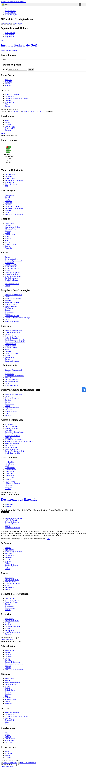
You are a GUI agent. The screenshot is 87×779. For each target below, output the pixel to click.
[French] (8, 24)
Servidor (8, 124)
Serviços (8, 282)
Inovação (9, 473)
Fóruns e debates (10, 266)
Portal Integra (10, 475)
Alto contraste (9, 35)
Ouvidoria (8, 100)
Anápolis (8, 225)
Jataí (6, 240)
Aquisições (9, 378)
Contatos (8, 212)
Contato (7, 106)
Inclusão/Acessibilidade (13, 276)
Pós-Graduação (10, 308)
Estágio (7, 526)
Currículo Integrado (11, 278)
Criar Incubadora (10, 344)
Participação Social (11, 428)
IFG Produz (10, 477)
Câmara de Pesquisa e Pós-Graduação (17, 318)
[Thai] (20, 24)
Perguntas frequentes (12, 94)
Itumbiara (8, 238)
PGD (7, 186)
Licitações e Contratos (12, 436)
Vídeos (8, 489)
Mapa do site (9, 36)
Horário (7, 589)
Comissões (8, 203)
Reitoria (7, 197)
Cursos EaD (9, 176)
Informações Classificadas (13, 440)
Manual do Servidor (11, 411)
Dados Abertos (10, 445)
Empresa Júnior (10, 346)
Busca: (5, 69)
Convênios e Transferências (14, 432)
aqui (48, 539)
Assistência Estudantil (12, 332)
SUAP (7, 104)
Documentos (9, 263)
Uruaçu (24, 111)
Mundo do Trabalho (13, 483)
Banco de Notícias (11, 184)
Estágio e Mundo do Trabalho (15, 342)
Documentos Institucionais (14, 180)
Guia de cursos (10, 126)
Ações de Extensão (11, 338)
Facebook (8, 751)
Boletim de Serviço (11, 447)
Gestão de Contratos (12, 379)
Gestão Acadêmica (11, 280)
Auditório (8, 553)
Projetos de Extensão (12, 522)
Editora (8, 479)
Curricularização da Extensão (15, 340)
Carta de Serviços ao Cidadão (15, 451)
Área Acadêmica (10, 582)
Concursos (8, 130)
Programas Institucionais (13, 298)
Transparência (9, 102)
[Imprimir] (9, 504)
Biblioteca (8, 557)
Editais (7, 270)
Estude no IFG (10, 128)
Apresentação (9, 195)
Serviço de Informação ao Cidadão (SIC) (18, 441)
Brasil (7, 4)
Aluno (7, 120)
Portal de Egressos (11, 347)
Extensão (40, 111)
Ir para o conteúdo (12, 9)
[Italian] (14, 24)
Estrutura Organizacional (13, 261)
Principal (32, 111)
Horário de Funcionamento (14, 214)
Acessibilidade (10, 33)
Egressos (8, 624)
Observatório (10, 481)
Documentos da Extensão (19, 499)
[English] (5, 24)
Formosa (8, 231)
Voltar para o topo (7, 639)
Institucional (9, 424)
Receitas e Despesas (12, 381)
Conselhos (8, 201)
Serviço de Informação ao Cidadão (16, 98)
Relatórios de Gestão (12, 449)
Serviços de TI (11, 471)
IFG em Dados (10, 178)
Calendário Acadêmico (12, 272)
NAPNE (8, 559)
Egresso (7, 122)
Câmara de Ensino (11, 265)
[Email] (8, 506)
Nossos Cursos (10, 174)
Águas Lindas (9, 223)
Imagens (9, 487)
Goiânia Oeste (10, 235)
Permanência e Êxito (12, 274)
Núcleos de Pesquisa (12, 602)
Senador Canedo (10, 244)
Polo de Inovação (11, 304)
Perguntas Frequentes (12, 284)
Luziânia (8, 242)
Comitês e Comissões (12, 316)
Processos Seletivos (11, 259)
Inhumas (8, 236)
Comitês (8, 204)
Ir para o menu (10, 11)
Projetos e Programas (12, 268)
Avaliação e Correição (12, 453)
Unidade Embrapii (11, 306)
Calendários (10, 462)
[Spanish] (17, 24)
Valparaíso (8, 248)
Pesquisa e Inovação (12, 302)
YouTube (8, 757)
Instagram (8, 753)
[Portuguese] (2, 24)
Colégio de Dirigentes (12, 206)
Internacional (10, 468)
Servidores (8, 438)
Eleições (8, 210)
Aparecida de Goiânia (12, 227)
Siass (6, 413)
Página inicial (15, 111)
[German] (11, 24)
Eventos (8, 310)
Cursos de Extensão (11, 524)
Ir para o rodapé (11, 14)
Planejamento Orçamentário (14, 376)
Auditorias (8, 430)
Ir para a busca (10, 13)
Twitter (7, 755)
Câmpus (8, 199)
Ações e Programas (11, 426)
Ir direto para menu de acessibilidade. (13, 2)
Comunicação (9, 96)
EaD (7, 466)
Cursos (7, 257)
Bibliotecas (10, 464)
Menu (3, 133)
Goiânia (7, 233)
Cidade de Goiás (10, 229)
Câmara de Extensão (12, 353)
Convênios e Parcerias (12, 626)
